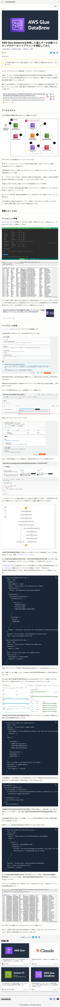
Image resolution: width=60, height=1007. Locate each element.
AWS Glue (26, 49)
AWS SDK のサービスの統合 (25, 554)
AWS (32, 49)
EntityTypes (7, 568)
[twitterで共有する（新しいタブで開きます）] (57, 53)
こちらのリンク (6, 329)
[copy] (56, 577)
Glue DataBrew (6, 49)
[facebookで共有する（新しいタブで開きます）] (54, 53)
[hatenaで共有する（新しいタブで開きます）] (51, 53)
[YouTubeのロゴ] (58, 999)
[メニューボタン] (2, 2)
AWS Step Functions (17, 49)
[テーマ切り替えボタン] (58, 2)
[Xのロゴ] (54, 999)
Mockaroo (4, 222)
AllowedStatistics (6, 565)
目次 (55, 6)
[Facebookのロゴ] (51, 999)
